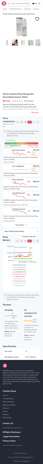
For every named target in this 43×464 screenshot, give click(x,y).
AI (28, 3)
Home (5, 9)
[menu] (39, 3)
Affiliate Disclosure (12, 432)
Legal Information (11, 436)
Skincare (27, 9)
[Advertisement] (21, 70)
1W (17, 122)
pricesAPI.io (28, 457)
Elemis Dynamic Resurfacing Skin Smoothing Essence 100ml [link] (18, 14)
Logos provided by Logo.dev (12, 445)
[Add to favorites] (37, 19)
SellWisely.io (25, 461)
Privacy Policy (9, 441)
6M (30, 122)
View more (35, 112)
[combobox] (19, 3)
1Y (33, 122)
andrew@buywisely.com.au (12, 428)
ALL (37, 122)
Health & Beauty (16, 9)
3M (25, 122)
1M (21, 122)
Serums (36, 9)
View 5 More (19, 225)
